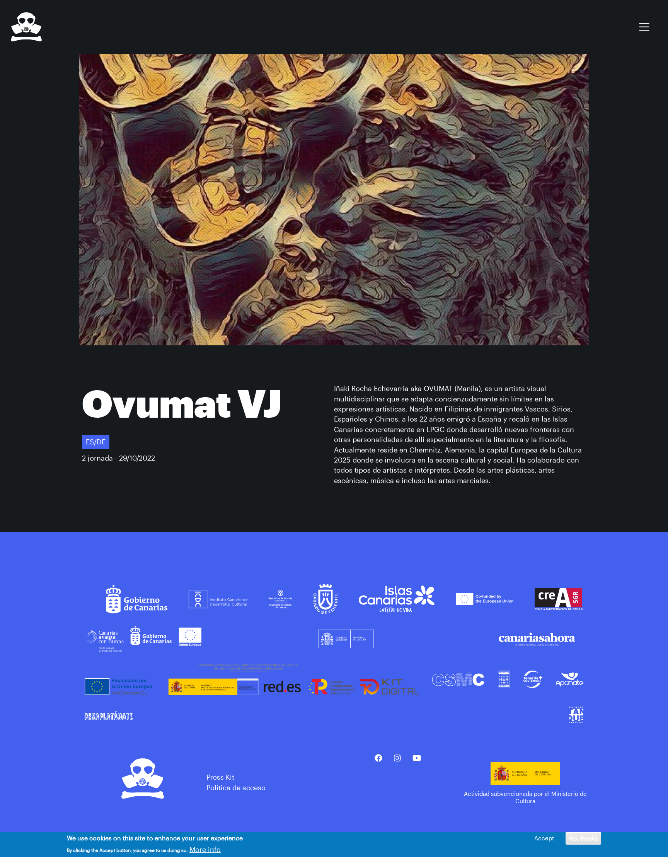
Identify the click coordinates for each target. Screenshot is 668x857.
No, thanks (583, 838)
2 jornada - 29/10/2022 (118, 458)
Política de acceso (236, 787)
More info (205, 849)
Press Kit (220, 777)
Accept (544, 838)
